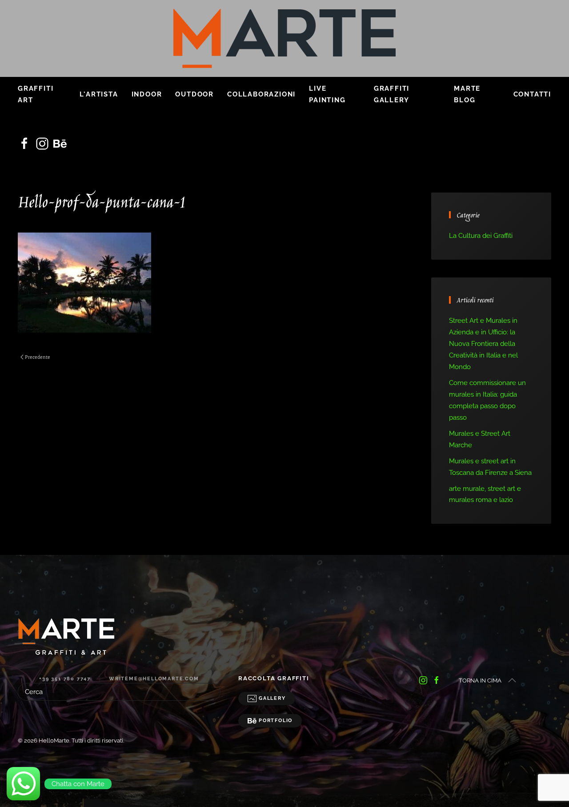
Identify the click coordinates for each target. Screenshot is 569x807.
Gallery (272, 698)
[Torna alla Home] (284, 38)
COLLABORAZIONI (261, 94)
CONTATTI (532, 94)
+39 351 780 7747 (65, 679)
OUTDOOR (194, 94)
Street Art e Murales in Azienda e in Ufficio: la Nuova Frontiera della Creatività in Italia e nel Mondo (483, 344)
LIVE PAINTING (327, 94)
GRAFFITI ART (35, 94)
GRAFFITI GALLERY (391, 94)
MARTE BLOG (467, 94)
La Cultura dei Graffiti (481, 236)
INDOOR (147, 94)
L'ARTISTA (99, 94)
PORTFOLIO (276, 720)
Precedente (37, 357)
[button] (512, 680)
